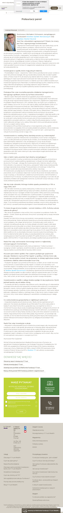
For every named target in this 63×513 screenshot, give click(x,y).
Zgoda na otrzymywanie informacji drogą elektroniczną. (22, 402)
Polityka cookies (37, 444)
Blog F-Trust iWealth (10, 485)
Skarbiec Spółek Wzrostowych (38, 37)
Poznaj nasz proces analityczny (14, 481)
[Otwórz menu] (60, 8)
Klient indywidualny (8, 2)
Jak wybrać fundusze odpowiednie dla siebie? (45, 464)
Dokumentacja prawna (40, 441)
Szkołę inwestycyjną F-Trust (13, 364)
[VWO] (22, 11)
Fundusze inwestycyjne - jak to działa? (44, 457)
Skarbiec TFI (32, 350)
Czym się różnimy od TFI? (12, 475)
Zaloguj (54, 8)
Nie (34, 11)
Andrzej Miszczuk (11, 30)
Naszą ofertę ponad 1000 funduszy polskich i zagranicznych (24, 371)
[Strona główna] (4, 8)
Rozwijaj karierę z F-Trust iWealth (43, 433)
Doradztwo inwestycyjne (12, 472)
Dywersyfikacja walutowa (40, 500)
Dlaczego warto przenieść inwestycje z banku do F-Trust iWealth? (16, 468)
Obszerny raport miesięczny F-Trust (16, 361)
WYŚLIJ (21, 411)
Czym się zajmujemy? (11, 461)
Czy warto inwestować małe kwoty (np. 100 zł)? (45, 472)
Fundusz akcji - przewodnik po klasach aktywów (45, 480)
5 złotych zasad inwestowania (42, 485)
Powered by (18, 11)
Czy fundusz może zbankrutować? (43, 477)
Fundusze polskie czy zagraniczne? (44, 497)
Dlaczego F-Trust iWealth (12, 457)
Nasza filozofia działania (11, 464)
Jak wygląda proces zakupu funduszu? (17, 478)
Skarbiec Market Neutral (26, 39)
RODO (34, 447)
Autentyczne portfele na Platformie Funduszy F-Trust (22, 367)
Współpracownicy (38, 430)
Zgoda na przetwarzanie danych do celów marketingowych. (22, 406)
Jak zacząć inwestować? (40, 469)
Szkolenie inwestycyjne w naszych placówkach (43, 488)
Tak (43, 11)
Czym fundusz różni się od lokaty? (43, 461)
